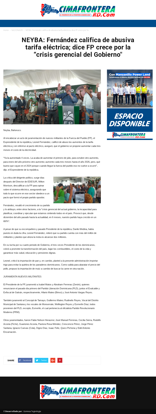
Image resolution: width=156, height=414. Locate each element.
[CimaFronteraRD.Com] (78, 10)
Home (6, 30)
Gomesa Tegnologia (23, 411)
